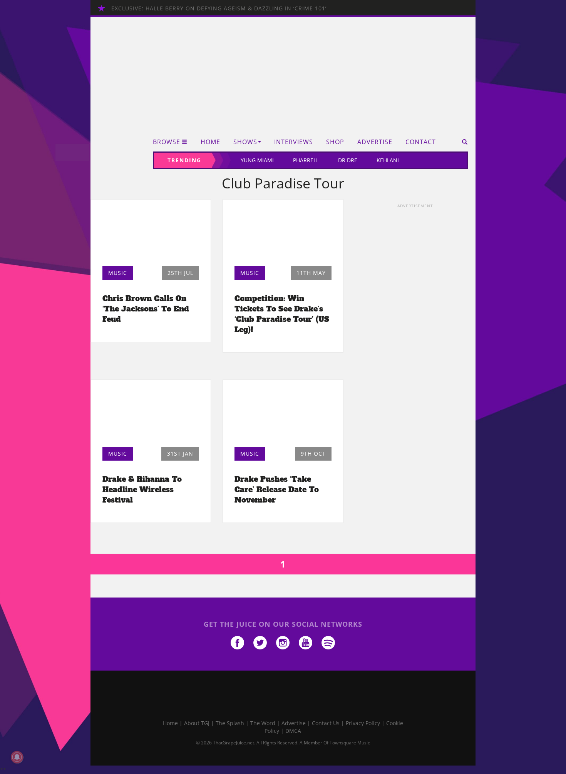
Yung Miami (257, 160)
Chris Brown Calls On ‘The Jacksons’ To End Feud (145, 308)
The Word (262, 723)
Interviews (293, 142)
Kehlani (388, 160)
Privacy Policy (363, 723)
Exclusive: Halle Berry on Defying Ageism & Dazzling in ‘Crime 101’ (219, 8)
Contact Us (326, 723)
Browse (166, 142)
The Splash (230, 723)
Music (117, 272)
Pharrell (306, 160)
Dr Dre (347, 160)
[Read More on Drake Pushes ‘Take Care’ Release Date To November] (283, 415)
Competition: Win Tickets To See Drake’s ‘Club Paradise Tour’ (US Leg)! (281, 314)
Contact (420, 142)
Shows (245, 142)
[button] (462, 142)
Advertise (374, 142)
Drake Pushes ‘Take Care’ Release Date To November (276, 489)
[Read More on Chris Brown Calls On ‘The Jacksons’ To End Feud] (151, 234)
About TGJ (196, 723)
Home (210, 142)
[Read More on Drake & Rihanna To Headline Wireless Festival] (151, 415)
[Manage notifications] (17, 757)
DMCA (293, 730)
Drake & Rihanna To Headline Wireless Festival (142, 489)
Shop (335, 142)
